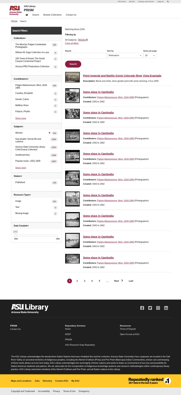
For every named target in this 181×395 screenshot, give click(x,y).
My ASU (132, 2)
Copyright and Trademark (23, 391)
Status (17, 176)
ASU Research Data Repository (80, 345)
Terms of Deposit (128, 329)
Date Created (20, 226)
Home (68, 329)
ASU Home (122, 2)
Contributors (20, 79)
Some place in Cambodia (98, 92)
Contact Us (71, 15)
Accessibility (44, 391)
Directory (47, 381)
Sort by (110, 51)
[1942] (15, 235)
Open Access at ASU (130, 334)
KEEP (68, 334)
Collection (19, 38)
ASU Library (29, 6)
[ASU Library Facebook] (142, 308)
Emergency (84, 391)
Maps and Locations (21, 381)
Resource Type (21, 195)
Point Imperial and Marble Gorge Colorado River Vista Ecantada (122, 75)
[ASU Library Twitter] (150, 308)
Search (35, 15)
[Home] (16, 10)
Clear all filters (72, 43)
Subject (17, 127)
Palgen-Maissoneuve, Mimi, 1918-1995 (115, 97)
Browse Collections (52, 15)
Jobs (37, 381)
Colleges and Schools (146, 2)
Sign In (160, 1)
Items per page (150, 51)
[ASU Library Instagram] (158, 308)
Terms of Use (69, 391)
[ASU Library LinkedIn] (166, 308)
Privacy (56, 391)
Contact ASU (61, 381)
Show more (20, 118)
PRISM (29, 10)
